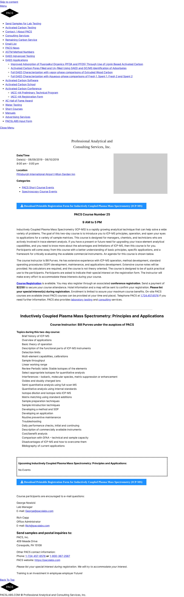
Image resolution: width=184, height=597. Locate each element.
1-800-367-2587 (60, 556)
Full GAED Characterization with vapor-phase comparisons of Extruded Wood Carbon (62, 72)
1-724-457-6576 (35, 556)
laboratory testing (82, 299)
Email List (11, 43)
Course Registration (29, 283)
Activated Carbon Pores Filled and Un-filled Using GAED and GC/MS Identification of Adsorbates (68, 68)
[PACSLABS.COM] (9, 17)
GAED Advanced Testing (20, 56)
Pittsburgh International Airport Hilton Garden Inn (46, 174)
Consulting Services (17, 35)
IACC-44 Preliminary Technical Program (34, 92)
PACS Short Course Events (38, 187)
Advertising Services (17, 117)
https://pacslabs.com (47, 560)
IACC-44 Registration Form (27, 96)
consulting (104, 299)
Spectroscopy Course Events (39, 191)
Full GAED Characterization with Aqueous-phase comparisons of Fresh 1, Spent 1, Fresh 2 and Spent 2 (72, 76)
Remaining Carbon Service (21, 39)
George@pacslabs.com (39, 511)
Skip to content (9, 1)
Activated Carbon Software (21, 80)
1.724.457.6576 (150, 295)
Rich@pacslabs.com (37, 525)
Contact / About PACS (18, 31)
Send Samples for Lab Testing (23, 23)
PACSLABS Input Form (18, 121)
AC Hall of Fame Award (19, 100)
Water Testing (13, 104)
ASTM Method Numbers (19, 51)
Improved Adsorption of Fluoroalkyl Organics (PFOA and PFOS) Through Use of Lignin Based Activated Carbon (77, 64)
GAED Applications (16, 60)
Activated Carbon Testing (20, 27)
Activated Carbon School (20, 84)
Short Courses (14, 108)
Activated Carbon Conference (23, 88)
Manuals (10, 113)
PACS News (12, 47)
